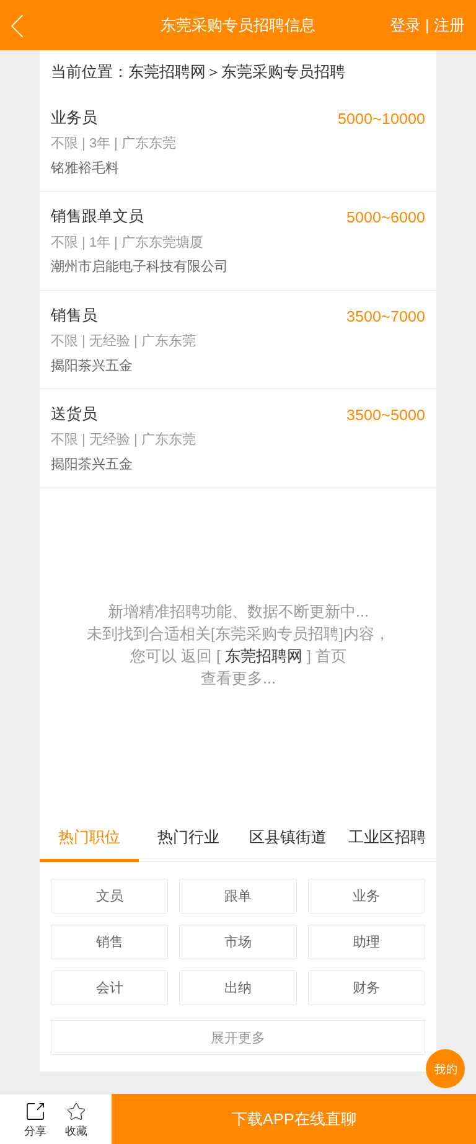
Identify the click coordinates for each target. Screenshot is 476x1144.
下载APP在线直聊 (294, 1118)
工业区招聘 (387, 836)
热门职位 (89, 836)
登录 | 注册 (427, 24)
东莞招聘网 (167, 71)
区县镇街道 (288, 836)
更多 (238, 1037)
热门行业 (188, 836)
